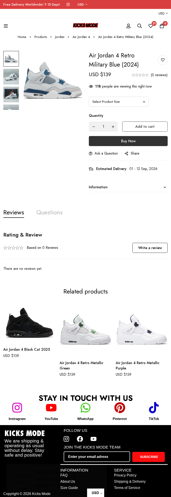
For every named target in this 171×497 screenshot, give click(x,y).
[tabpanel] (85, 251)
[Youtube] (93, 439)
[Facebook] (80, 439)
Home (22, 36)
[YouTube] (51, 407)
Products (41, 36)
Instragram (17, 419)
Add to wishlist (163, 60)
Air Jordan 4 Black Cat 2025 (26, 349)
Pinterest (120, 419)
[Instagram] (68, 4)
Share (135, 153)
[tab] (13, 212)
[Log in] (128, 25)
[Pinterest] (119, 407)
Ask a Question (106, 153)
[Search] (139, 25)
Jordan (59, 36)
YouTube (51, 419)
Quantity (96, 115)
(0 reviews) (159, 75)
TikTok (154, 419)
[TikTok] (153, 407)
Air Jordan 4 (81, 36)
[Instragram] (17, 407)
